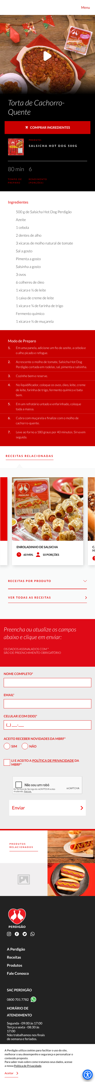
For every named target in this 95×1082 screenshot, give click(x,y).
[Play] (47, 57)
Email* (9, 695)
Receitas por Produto (29, 581)
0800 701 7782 (18, 999)
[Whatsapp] (33, 934)
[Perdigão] (9, 7)
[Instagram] (10, 934)
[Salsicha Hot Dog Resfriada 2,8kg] (24, 879)
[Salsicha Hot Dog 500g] (71, 846)
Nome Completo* (18, 674)
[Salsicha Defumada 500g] (71, 879)
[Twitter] (26, 934)
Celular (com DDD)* (20, 716)
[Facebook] (18, 934)
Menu (85, 8)
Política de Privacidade (53, 760)
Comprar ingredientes (50, 127)
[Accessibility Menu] (88, 1075)
